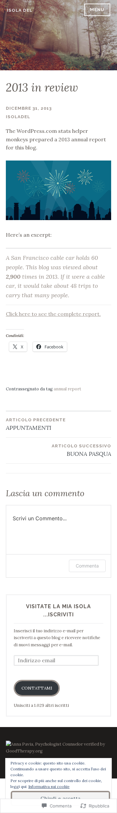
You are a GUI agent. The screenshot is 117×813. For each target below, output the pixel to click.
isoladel (18, 116)
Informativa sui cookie (49, 786)
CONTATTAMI (36, 688)
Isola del (19, 10)
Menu (97, 9)
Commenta (87, 565)
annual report (67, 389)
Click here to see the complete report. (53, 314)
